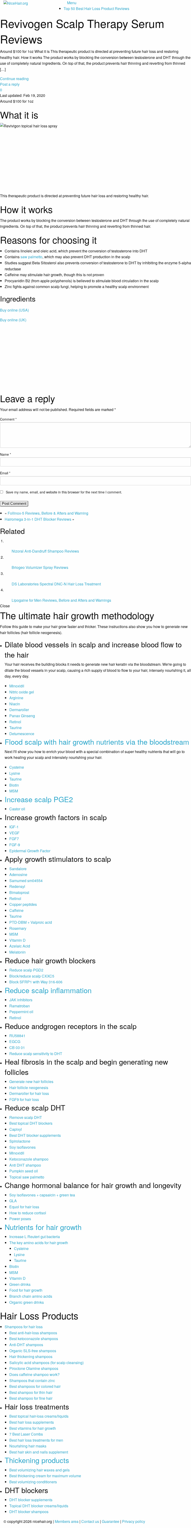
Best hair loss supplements (31, 1422)
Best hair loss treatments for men (36, 1440)
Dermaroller (19, 709)
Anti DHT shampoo (25, 1165)
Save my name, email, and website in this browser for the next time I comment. (64, 492)
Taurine (15, 727)
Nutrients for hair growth (43, 1227)
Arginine (16, 697)
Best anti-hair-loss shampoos (33, 1332)
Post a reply (10, 84)
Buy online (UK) (13, 320)
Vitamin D (17, 940)
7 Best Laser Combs (26, 1434)
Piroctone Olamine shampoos (33, 1368)
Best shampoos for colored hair (35, 1386)
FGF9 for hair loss (24, 1099)
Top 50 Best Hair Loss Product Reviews (96, 8)
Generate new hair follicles (31, 1081)
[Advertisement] (95, 359)
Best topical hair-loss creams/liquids (38, 1416)
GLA (13, 1200)
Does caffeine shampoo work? (34, 1374)
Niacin (14, 703)
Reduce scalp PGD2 (26, 970)
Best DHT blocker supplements (35, 1135)
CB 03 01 (17, 1047)
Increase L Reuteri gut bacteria (34, 1236)
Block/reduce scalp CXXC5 (31, 976)
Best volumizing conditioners (33, 1481)
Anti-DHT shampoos (26, 1344)
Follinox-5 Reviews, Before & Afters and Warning (48, 513)
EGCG (14, 1041)
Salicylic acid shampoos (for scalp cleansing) (46, 1362)
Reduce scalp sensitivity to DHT (35, 1053)
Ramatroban (19, 1005)
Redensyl (17, 886)
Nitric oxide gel (21, 692)
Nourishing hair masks (27, 1446)
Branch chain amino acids (30, 1296)
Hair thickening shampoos (30, 1356)
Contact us (90, 1521)
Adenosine (18, 874)
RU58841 (17, 1035)
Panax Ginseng (22, 715)
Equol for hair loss (24, 1206)
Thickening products (37, 1460)
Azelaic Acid (19, 946)
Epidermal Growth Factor (29, 850)
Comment (8, 419)
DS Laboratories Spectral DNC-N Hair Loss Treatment (56, 584)
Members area (66, 1521)
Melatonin (17, 952)
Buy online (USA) (14, 310)
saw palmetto (31, 256)
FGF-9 (14, 844)
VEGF (14, 832)
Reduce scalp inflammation (48, 990)
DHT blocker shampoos (28, 1511)
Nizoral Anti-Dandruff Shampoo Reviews (45, 551)
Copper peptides (23, 904)
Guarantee (110, 1521)
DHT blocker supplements (30, 1499)
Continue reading (14, 78)
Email (5, 473)
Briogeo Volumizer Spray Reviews (40, 567)
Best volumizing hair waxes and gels (39, 1470)
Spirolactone (19, 1141)
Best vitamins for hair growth (32, 1428)
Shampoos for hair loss (24, 1326)
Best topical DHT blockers (30, 1123)
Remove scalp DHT (25, 1117)
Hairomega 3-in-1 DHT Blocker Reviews (38, 519)
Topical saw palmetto (26, 1177)
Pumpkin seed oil (23, 1171)
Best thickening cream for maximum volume (45, 1475)
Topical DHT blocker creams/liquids (38, 1505)
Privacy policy (133, 1521)
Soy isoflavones (22, 1147)
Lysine (14, 773)
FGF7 (14, 838)
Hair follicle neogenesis (28, 1087)
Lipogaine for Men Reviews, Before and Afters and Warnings (61, 600)
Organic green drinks (26, 1302)
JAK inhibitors (20, 999)
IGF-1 (14, 826)
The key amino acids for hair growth (38, 1242)
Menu (71, 2)
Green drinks (20, 1284)
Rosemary (17, 928)
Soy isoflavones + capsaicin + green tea (42, 1195)
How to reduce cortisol (27, 1213)
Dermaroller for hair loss (29, 1093)
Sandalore (18, 868)
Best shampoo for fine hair (30, 1398)
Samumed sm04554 (26, 880)
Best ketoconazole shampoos (33, 1338)
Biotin (14, 785)
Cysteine (16, 767)
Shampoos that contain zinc (32, 1380)
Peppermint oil (21, 1011)
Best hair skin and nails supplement (38, 1452)
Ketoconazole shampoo (28, 1159)
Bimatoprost (19, 892)
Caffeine (16, 910)
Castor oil (17, 809)
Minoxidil (16, 686)
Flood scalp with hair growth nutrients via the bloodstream (97, 741)
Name (5, 454)
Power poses (20, 1218)
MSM (13, 791)
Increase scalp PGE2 (39, 799)
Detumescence (21, 733)
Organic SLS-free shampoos (32, 1350)
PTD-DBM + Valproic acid (30, 922)
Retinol (15, 721)
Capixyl (15, 1129)
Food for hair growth (25, 1290)
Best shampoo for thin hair (30, 1392)
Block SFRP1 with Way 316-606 (35, 982)
